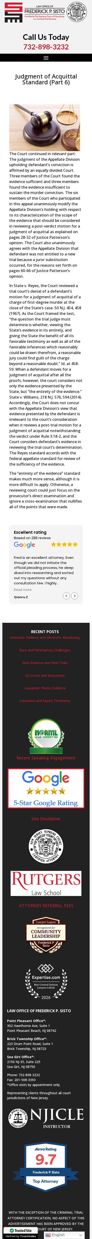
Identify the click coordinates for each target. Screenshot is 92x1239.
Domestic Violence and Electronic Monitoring (45, 637)
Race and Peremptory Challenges (45, 650)
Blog (60, 90)
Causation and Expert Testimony (45, 700)
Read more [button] (23, 590)
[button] (74, 595)
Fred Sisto (21, 90)
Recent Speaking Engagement (46, 758)
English (58, 1235)
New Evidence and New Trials (44, 663)
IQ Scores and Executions (45, 675)
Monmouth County (32, 95)
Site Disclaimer (46, 818)
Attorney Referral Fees (46, 905)
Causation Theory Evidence (45, 688)
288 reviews (41, 538)
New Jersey (57, 95)
